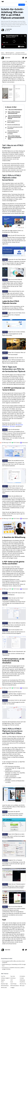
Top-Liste (12, 976)
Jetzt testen (21, 4)
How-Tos (3, 976)
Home (2, 52)
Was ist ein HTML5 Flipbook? (15, 109)
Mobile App (22, 980)
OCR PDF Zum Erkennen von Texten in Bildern (13, 121)
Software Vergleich (5, 978)
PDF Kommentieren (14, 985)
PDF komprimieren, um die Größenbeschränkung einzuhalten (13, 132)
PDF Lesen (22, 985)
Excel (11, 981)
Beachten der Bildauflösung (13, 124)
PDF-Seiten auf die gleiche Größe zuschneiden (14, 127)
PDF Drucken (4, 987)
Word (2, 981)
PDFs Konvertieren (10, 52)
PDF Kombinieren (5, 985)
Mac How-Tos (23, 983)
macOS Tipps (13, 983)
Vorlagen (12, 987)
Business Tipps (4, 983)
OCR (11, 980)
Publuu (4, 203)
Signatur (3, 980)
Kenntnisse (13, 978)
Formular (22, 978)
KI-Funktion (22, 976)
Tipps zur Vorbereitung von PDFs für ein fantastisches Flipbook (14, 117)
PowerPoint (22, 981)
